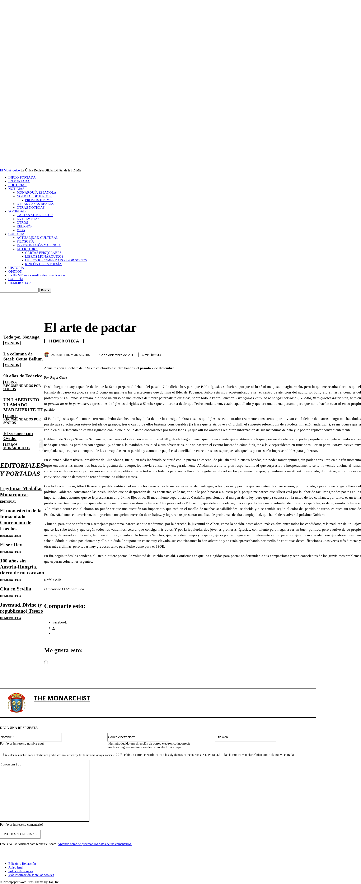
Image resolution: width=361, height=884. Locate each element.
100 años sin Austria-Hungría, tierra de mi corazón (22, 567)
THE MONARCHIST (78, 354)
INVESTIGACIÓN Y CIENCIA (39, 245)
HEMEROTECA (20, 283)
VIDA (21, 230)
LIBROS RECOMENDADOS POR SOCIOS (56, 260)
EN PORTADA (19, 181)
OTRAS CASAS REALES (35, 204)
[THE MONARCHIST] (47, 354)
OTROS (22, 222)
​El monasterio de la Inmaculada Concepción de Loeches (21, 519)
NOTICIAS (16, 188)
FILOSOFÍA (25, 241)
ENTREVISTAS (28, 219)
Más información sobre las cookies (31, 875)
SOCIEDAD (17, 211)
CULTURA (16, 234)
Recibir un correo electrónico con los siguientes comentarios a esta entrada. (169, 754)
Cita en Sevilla (15, 588)
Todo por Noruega (21, 337)
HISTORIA (16, 268)
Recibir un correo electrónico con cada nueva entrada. (259, 754)
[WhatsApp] (339, 354)
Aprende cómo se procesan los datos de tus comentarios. (95, 844)
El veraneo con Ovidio (18, 436)
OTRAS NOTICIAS (31, 207)
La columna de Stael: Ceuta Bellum (23, 356)
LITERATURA (27, 249)
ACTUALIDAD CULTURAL (37, 237)
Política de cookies (20, 871)
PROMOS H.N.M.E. (39, 200)
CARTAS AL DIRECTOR (35, 215)
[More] (354, 353)
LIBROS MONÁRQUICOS (44, 256)
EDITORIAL (17, 185)
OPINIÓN (15, 271)
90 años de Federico (22, 375)
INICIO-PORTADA (22, 177)
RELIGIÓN (25, 226)
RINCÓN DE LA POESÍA (43, 264)
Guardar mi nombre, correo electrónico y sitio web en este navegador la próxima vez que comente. (60, 754)
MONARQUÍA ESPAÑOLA (36, 192)
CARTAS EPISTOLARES (43, 252)
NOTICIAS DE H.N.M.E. (34, 196)
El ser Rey (11, 544)
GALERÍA (15, 279)
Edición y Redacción (22, 863)
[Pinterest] (323, 354)
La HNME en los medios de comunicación (36, 275)
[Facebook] (293, 354)
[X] (308, 354)
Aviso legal (15, 867)
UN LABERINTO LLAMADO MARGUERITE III (23, 404)
